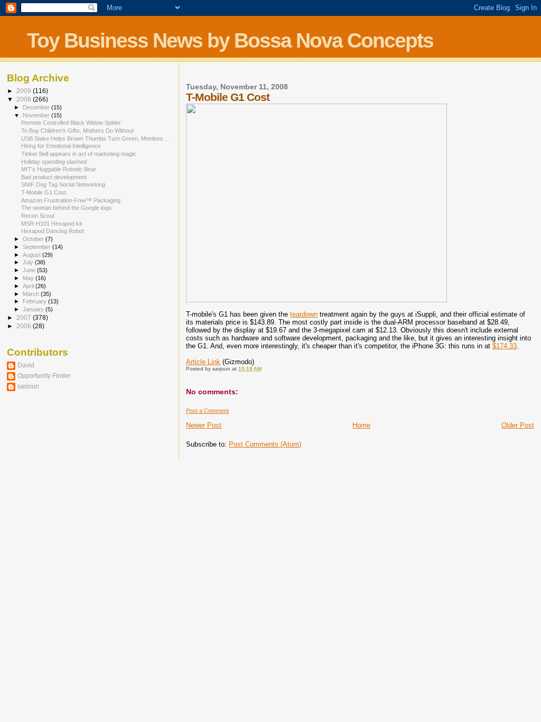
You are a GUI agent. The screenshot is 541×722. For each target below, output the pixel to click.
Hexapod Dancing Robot (52, 231)
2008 (24, 99)
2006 (24, 325)
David (25, 365)
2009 (24, 90)
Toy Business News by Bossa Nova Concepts (230, 40)
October (34, 239)
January (34, 309)
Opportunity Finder (44, 375)
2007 (24, 317)
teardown (304, 314)
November (37, 115)
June (30, 270)
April (29, 286)
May (29, 278)
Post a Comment (207, 411)
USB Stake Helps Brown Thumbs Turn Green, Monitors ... (95, 138)
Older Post (517, 425)
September (37, 247)
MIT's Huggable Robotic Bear (58, 169)
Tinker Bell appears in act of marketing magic (78, 154)
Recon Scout (37, 215)
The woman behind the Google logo (66, 208)
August (32, 255)
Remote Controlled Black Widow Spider (71, 122)
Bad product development (54, 177)
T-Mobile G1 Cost (43, 192)
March (32, 294)
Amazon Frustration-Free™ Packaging (70, 200)
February (35, 301)
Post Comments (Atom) (265, 444)
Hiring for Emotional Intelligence (61, 146)
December (37, 107)
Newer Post (203, 425)
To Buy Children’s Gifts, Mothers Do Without (77, 130)
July (29, 262)
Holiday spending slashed (54, 162)
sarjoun (28, 386)
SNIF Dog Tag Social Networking (63, 184)
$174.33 (504, 346)
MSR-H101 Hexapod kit (51, 223)
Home (361, 425)
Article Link (203, 362)
